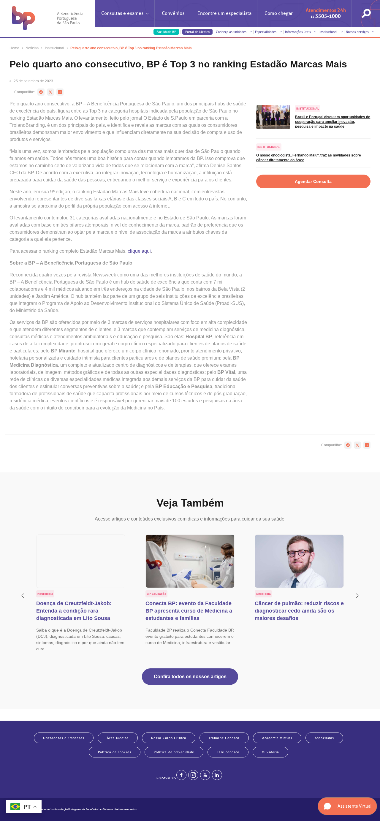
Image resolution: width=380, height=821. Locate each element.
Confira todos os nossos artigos (190, 676)
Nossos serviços (358, 32)
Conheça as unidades (231, 32)
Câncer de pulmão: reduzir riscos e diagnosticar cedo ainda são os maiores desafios (299, 610)
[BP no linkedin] (217, 775)
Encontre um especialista (224, 13)
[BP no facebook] (181, 775)
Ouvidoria (270, 752)
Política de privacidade (174, 752)
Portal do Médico (197, 32)
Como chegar (279, 13)
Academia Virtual (277, 738)
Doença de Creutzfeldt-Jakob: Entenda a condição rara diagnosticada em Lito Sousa (74, 610)
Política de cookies (114, 752)
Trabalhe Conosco (224, 738)
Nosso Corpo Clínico (168, 738)
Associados (324, 738)
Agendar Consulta (313, 181)
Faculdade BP (166, 32)
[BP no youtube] (205, 775)
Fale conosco (228, 752)
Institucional (328, 32)
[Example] (193, 775)
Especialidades (266, 32)
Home (14, 48)
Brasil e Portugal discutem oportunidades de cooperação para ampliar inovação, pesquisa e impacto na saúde (332, 122)
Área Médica (118, 738)
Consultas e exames (122, 13)
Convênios (173, 13)
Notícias (32, 48)
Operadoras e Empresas (63, 738)
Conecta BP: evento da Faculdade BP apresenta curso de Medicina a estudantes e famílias (188, 610)
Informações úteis (298, 32)
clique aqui (139, 251)
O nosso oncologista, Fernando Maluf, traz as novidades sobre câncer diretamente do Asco (308, 157)
